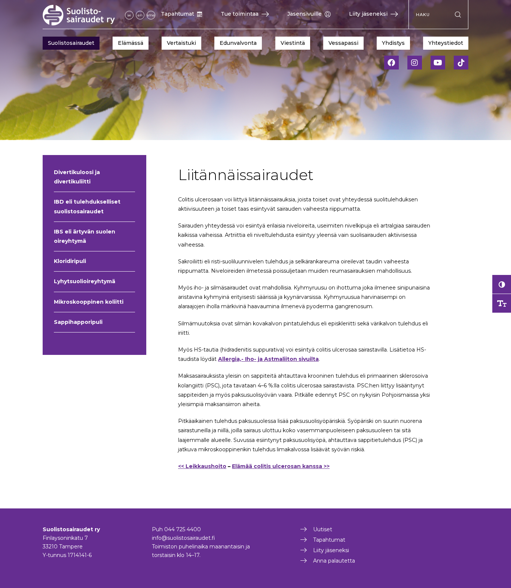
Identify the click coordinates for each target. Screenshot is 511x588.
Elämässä (130, 43)
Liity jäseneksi (368, 13)
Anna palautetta (334, 560)
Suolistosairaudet (71, 43)
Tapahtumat (177, 13)
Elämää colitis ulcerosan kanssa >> (281, 466)
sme (151, 15)
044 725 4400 (182, 529)
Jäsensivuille (304, 13)
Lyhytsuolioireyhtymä (84, 281)
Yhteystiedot (445, 43)
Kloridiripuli (70, 261)
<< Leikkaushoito (202, 466)
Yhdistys (393, 43)
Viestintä (293, 43)
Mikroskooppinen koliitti (88, 301)
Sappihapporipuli (78, 322)
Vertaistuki (181, 43)
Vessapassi (343, 43)
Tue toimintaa (239, 13)
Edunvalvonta (238, 43)
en (140, 15)
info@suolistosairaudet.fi (183, 538)
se (129, 15)
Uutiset (322, 529)
